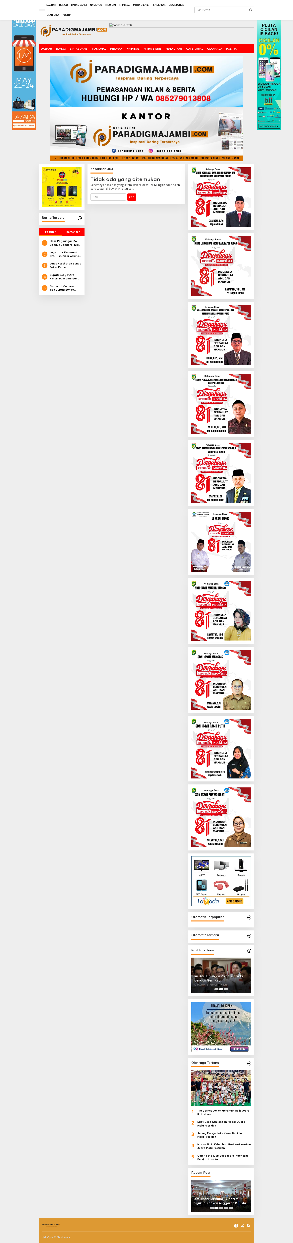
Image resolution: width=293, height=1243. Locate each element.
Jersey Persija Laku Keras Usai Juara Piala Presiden (222, 1135)
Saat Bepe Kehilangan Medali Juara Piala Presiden (221, 1123)
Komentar (73, 231)
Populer (50, 231)
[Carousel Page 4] (226, 1208)
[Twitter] (242, 1225)
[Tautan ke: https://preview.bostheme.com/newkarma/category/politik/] (249, 950)
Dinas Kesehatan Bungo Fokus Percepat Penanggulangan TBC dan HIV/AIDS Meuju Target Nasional (65, 265)
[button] (250, 10)
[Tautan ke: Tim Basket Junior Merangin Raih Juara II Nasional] (221, 1088)
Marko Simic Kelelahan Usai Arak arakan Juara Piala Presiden (224, 1146)
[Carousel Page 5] (231, 1208)
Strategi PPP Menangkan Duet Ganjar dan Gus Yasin (217, 978)
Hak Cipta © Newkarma (56, 1237)
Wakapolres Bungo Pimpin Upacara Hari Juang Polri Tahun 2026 (218, 1201)
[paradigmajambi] (74, 32)
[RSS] (248, 1225)
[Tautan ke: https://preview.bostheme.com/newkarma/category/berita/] (79, 218)
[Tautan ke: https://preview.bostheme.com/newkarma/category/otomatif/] (249, 917)
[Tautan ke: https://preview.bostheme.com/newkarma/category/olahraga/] (249, 1063)
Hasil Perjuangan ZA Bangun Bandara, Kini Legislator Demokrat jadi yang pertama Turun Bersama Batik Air (64, 242)
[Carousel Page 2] (221, 989)
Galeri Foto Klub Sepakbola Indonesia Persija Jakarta (222, 1157)
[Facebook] (236, 1225)
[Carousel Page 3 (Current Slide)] (226, 989)
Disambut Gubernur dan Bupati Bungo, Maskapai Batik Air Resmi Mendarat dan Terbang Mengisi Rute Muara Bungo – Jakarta (64, 287)
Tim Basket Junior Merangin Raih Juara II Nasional (223, 1112)
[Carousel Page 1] (216, 989)
